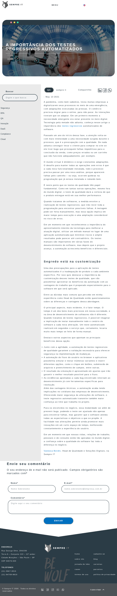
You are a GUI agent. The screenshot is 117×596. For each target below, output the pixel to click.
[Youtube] (58, 589)
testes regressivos (72, 126)
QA (2, 118)
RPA (2, 113)
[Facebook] (47, 589)
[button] (100, 90)
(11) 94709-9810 (9, 574)
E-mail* (68, 483)
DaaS (3, 129)
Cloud (3, 139)
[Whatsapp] (63, 589)
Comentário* (18, 498)
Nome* (14, 483)
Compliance (6, 134)
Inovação (4, 123)
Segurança (5, 108)
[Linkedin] (42, 589)
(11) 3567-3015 (8, 571)
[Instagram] (52, 589)
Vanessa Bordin (52, 451)
